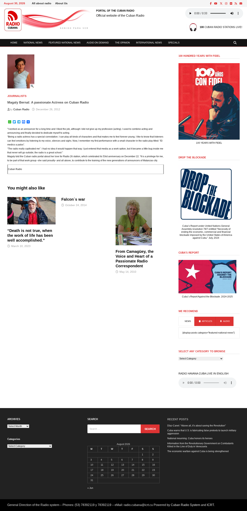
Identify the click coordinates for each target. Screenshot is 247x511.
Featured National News (64, 42)
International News (149, 42)
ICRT (210, 505)
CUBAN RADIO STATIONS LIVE (220, 27)
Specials (173, 42)
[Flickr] (231, 3)
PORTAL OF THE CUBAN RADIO (115, 10)
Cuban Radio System (185, 505)
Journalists (16, 96)
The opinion (122, 42)
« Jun (90, 488)
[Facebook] (211, 3)
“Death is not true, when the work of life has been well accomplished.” (30, 235)
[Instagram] (226, 3)
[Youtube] (216, 3)
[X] (221, 3)
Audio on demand (98, 42)
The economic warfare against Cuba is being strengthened (198, 451)
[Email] (241, 3)
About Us (61, 3)
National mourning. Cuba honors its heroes (189, 438)
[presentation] (186, 321)
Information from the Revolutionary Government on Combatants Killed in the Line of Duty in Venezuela (200, 445)
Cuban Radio (21, 109)
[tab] (186, 321)
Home (13, 42)
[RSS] (236, 3)
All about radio (41, 3)
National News (33, 42)
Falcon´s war (73, 199)
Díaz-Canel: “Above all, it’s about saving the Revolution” (196, 425)
